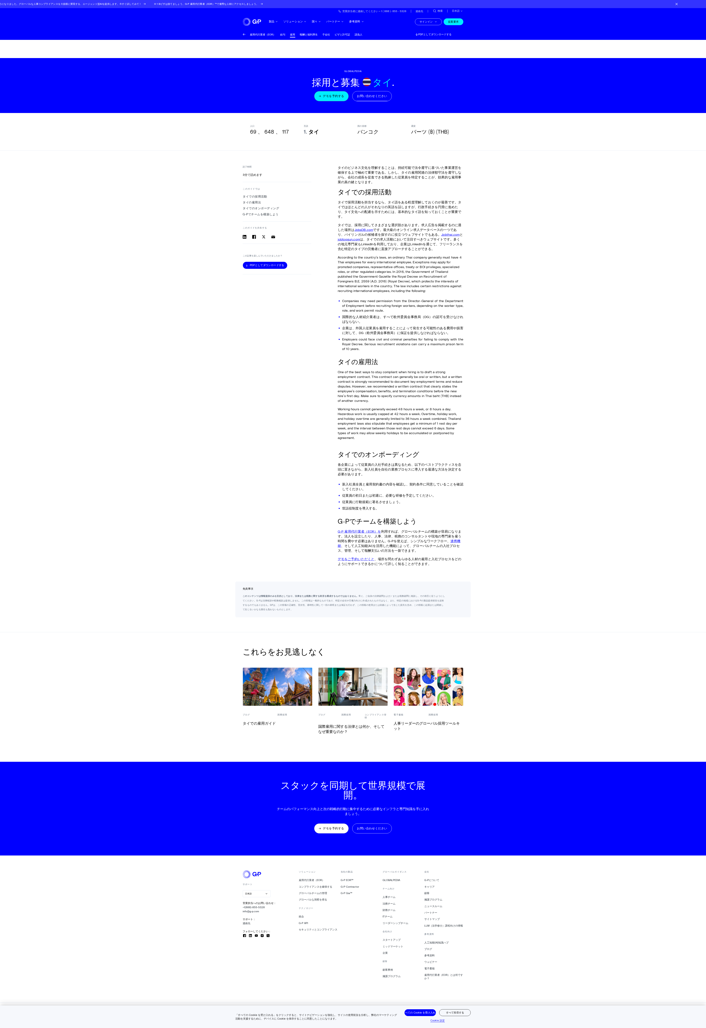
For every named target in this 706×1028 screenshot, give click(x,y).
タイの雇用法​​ (252, 202)
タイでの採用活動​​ (255, 196)
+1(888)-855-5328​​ (254, 907)
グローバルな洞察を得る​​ (313, 899)
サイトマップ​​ (432, 919)
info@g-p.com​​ (251, 911)
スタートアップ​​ (392, 939)
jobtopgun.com (349, 239)
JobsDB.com (363, 229)
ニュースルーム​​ (433, 906)
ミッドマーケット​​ (393, 946)
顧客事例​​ (388, 969)
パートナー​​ (333, 21)
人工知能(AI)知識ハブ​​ (436, 942)
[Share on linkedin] (244, 237)
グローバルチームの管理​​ (313, 893)
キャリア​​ (429, 886)
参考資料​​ (355, 21)
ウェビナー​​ (430, 961)
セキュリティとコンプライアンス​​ (318, 929)
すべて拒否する (455, 1012)
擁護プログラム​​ (392, 976)
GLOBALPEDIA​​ (391, 880)
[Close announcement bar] (677, 4)
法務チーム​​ (389, 903)
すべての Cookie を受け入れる (420, 1012)
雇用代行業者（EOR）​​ (312, 880)
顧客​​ (427, 893)
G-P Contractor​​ (350, 886)
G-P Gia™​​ (346, 893)
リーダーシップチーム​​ (396, 923)
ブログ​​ (428, 949)
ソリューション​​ (293, 21)
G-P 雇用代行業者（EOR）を (359, 531)
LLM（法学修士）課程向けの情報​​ (443, 925)
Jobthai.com (450, 234)
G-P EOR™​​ (347, 880)
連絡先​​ (247, 923)
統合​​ (301, 916)
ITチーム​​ (388, 916)
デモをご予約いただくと (356, 559)
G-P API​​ (303, 923)
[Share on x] (263, 237)
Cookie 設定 (437, 1020)
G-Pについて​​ (431, 880)
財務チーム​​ (389, 910)
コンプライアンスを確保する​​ (315, 886)
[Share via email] (273, 237)
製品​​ (271, 21)
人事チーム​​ (389, 897)
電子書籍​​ (429, 968)
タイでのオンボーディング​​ (261, 208)
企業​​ (385, 952)
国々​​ (315, 21)
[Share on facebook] (254, 237)
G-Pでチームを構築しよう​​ (261, 214)
